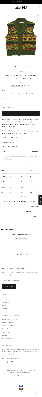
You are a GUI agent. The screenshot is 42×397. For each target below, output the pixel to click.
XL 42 (25, 94)
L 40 (18, 94)
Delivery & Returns (8, 322)
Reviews (4, 335)
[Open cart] (39, 7)
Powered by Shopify (21, 375)
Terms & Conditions (8, 326)
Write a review (21, 239)
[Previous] (12, 66)
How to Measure (7, 339)
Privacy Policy (6, 329)
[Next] (29, 66)
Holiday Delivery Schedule (10, 319)
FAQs (4, 305)
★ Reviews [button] (40, 200)
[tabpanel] (21, 179)
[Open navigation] (3, 7)
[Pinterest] (12, 362)
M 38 (11, 94)
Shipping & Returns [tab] (31, 211)
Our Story (5, 299)
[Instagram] (7, 362)
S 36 (4, 94)
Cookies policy (6, 332)
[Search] (36, 7)
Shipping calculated (17, 85)
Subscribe (9, 287)
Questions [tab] (34, 216)
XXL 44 (33, 94)
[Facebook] (3, 362)
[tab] (21, 151)
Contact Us (5, 302)
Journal (4, 309)
